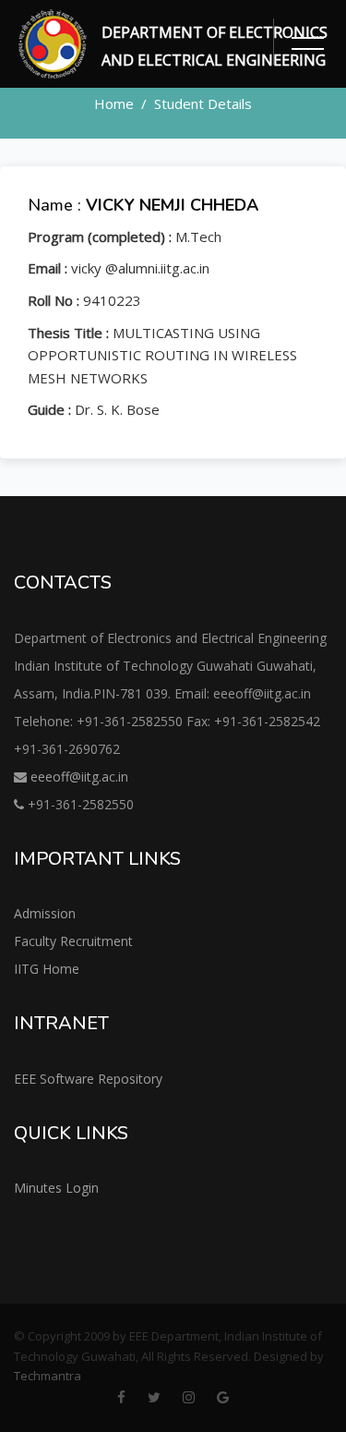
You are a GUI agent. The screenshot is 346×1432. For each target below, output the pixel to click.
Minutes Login (56, 1187)
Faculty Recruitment (73, 941)
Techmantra (47, 1375)
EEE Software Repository (88, 1078)
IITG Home (46, 968)
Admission (45, 913)
